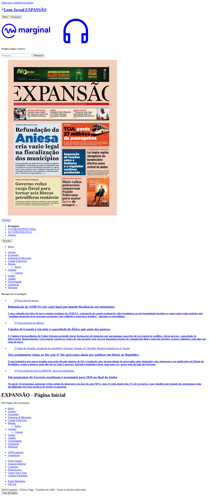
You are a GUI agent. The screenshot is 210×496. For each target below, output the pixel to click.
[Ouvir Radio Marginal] (50, 42)
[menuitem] (11, 246)
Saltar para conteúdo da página (17, 2)
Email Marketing (16, 481)
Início (11, 408)
